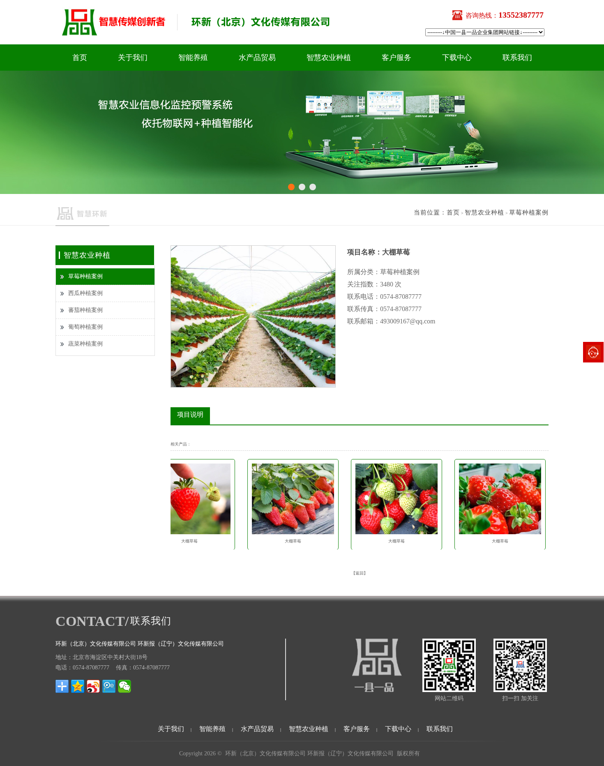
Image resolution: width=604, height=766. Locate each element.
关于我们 (133, 57)
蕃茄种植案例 (85, 310)
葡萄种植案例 (85, 327)
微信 (124, 686)
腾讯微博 (108, 686)
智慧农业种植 (329, 57)
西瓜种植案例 (85, 293)
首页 (79, 57)
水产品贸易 (257, 57)
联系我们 (517, 57)
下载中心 (457, 57)
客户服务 (396, 57)
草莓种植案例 (85, 276)
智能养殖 (193, 57)
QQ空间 (77, 686)
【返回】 (359, 573)
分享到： (62, 686)
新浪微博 (93, 686)
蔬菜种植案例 (85, 344)
